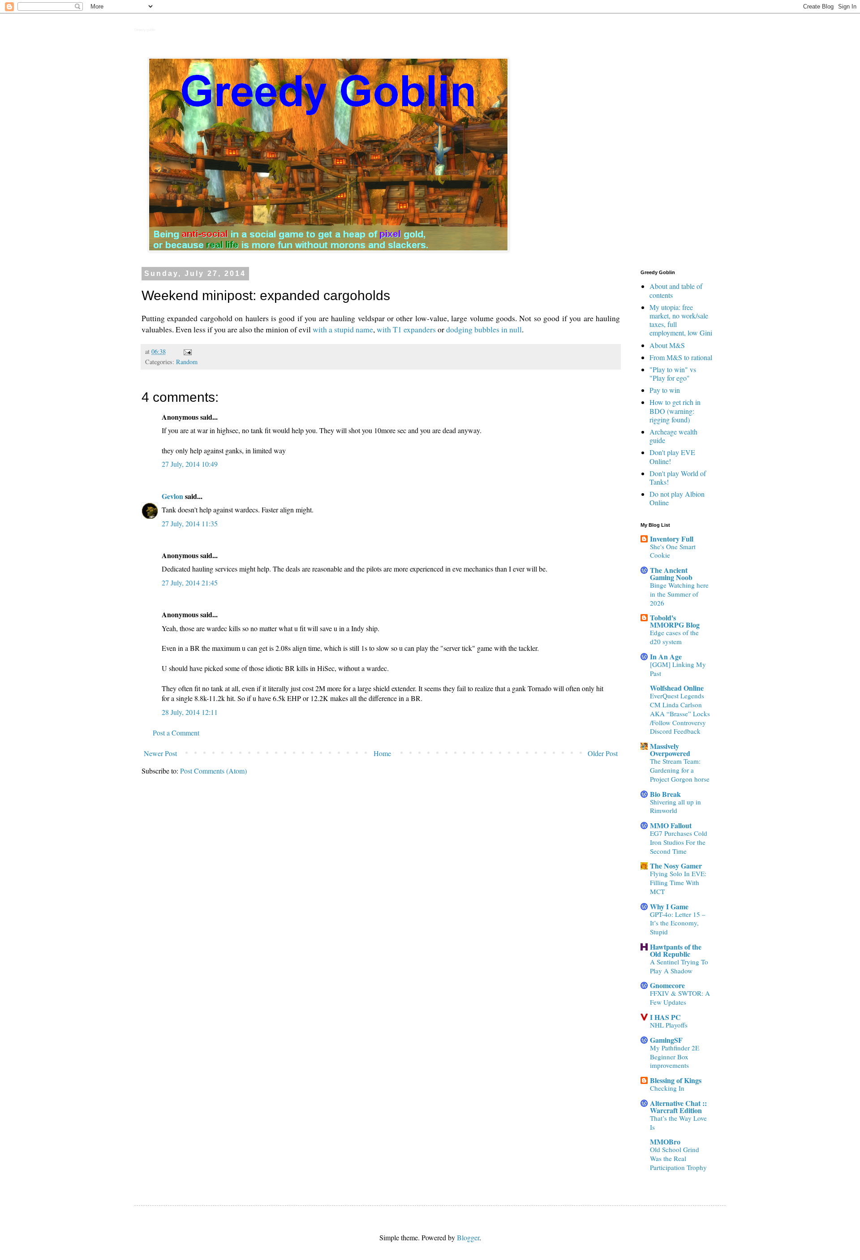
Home (382, 753)
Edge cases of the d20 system (674, 637)
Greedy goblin (144, 30)
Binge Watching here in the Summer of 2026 (679, 594)
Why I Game (669, 906)
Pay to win (664, 390)
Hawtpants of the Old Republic (675, 950)
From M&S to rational (680, 357)
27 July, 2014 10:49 (190, 464)
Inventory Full (671, 538)
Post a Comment (176, 732)
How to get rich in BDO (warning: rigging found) (675, 410)
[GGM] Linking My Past (678, 669)
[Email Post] (187, 351)
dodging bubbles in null (484, 329)
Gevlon (172, 496)
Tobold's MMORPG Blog (675, 621)
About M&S (667, 345)
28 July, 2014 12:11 (190, 712)
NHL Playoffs (669, 1024)
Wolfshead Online (677, 688)
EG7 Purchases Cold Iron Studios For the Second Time (678, 842)
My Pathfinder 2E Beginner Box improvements (674, 1056)
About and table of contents (675, 290)
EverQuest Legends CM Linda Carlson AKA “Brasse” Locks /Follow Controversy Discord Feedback (680, 713)
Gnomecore (667, 985)
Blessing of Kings (675, 1080)
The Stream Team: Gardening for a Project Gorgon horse (680, 770)
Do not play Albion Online (677, 498)
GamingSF (666, 1040)
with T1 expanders (406, 329)
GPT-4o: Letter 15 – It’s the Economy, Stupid (677, 923)
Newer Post (160, 753)
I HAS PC (665, 1017)
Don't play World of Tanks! (677, 477)
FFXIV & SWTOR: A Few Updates (680, 997)
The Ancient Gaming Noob (671, 573)
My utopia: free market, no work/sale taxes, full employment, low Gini (680, 320)
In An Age (666, 656)
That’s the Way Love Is (678, 1122)
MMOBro (665, 1141)
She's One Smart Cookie (673, 551)
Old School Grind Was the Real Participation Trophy (678, 1158)
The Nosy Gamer (676, 865)
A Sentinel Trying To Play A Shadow (679, 966)
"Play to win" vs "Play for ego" (672, 374)
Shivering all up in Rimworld (675, 806)
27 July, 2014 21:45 (190, 582)
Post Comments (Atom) (213, 770)
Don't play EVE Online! (672, 456)
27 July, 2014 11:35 (190, 523)
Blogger (468, 1237)
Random (187, 361)
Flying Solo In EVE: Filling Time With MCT (678, 882)
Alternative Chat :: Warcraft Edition (678, 1106)
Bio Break (665, 794)
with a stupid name (343, 329)
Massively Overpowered (670, 749)
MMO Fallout (671, 825)
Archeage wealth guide (673, 436)
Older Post (603, 753)
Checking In (667, 1088)
